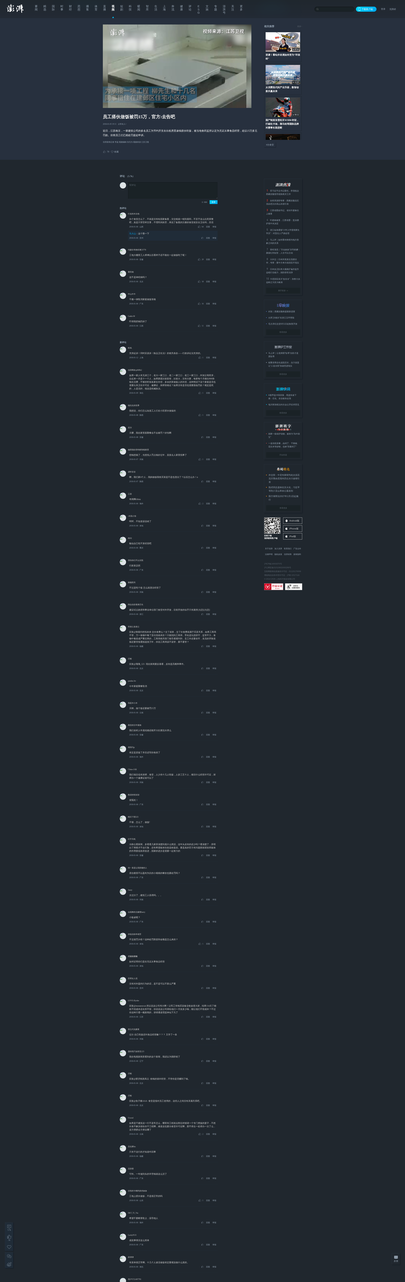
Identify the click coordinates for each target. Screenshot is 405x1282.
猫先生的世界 (133, 405)
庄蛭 (130, 659)
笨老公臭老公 (133, 627)
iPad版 (292, 536)
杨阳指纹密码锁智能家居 (138, 450)
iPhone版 (294, 528)
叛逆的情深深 (133, 795)
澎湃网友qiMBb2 (135, 370)
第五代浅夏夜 (133, 1029)
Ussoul (130, 1118)
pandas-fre (132, 681)
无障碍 (392, 9)
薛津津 (131, 1257)
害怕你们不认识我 (135, 560)
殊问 (130, 538)
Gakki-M (131, 316)
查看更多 (283, 332)
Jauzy (130, 890)
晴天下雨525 (133, 817)
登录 (383, 9)
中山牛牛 (132, 294)
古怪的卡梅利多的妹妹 (137, 1191)
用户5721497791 (134, 1279)
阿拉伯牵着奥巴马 (135, 604)
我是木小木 (132, 703)
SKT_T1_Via (133, 1213)
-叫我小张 (132, 516)
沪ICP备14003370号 (273, 564)
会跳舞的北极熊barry (136, 912)
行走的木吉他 (133, 214)
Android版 (294, 520)
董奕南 (131, 272)
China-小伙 (132, 769)
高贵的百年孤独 (134, 725)
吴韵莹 (131, 1169)
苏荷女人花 (132, 978)
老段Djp (131, 747)
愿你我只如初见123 (136, 1051)
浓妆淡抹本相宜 (134, 934)
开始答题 (283, 455)
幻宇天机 (132, 839)
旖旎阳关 (132, 582)
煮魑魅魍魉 (132, 956)
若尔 (130, 427)
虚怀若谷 (132, 472)
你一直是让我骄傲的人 (137, 868)
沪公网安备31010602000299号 (277, 567)
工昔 (130, 494)
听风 (130, 348)
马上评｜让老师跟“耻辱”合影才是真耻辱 (283, 355)
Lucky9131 (132, 1235)
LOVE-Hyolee (133, 1000)
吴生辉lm (132, 1146)
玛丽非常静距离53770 (137, 250)
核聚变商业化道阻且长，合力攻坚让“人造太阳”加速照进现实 (283, 364)
